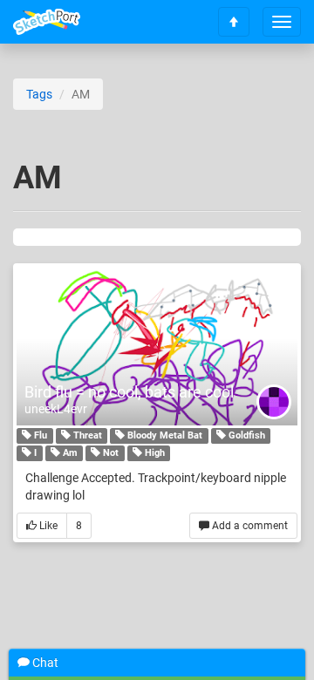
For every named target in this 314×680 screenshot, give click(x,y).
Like (47, 526)
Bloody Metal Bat (163, 435)
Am (69, 453)
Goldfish (245, 435)
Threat (86, 435)
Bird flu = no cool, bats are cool (129, 392)
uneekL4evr (55, 409)
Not (109, 453)
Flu (39, 435)
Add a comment (248, 526)
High (153, 453)
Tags (39, 94)
